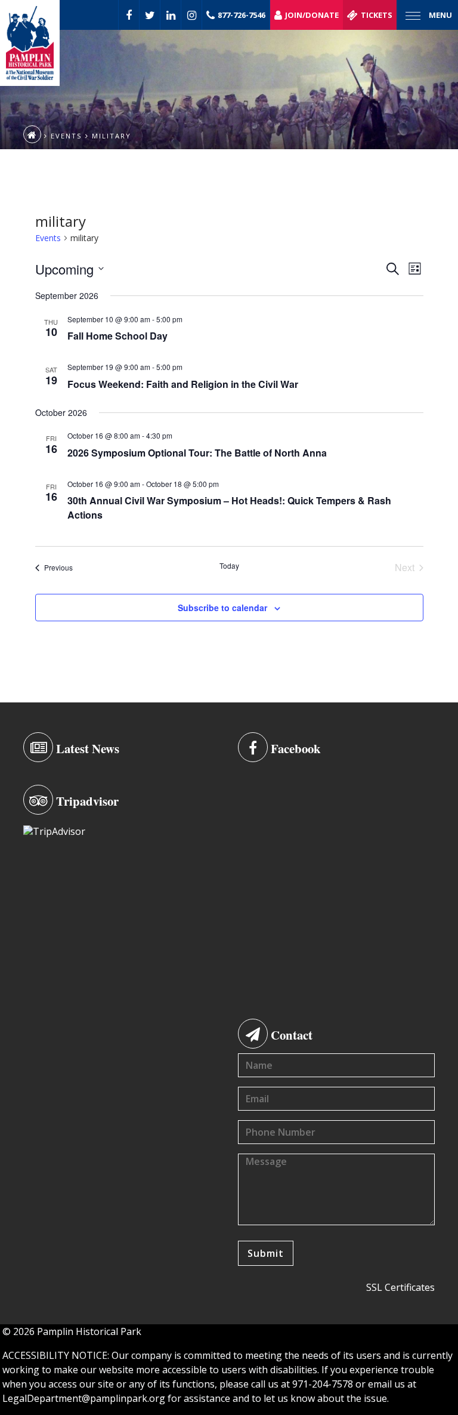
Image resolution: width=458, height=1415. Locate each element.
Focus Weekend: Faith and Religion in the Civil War (182, 384)
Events (48, 237)
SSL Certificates (400, 1287)
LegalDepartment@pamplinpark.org (83, 1398)
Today (229, 566)
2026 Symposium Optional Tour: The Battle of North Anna (197, 453)
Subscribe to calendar (222, 608)
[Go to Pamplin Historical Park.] (32, 134)
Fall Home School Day (117, 336)
